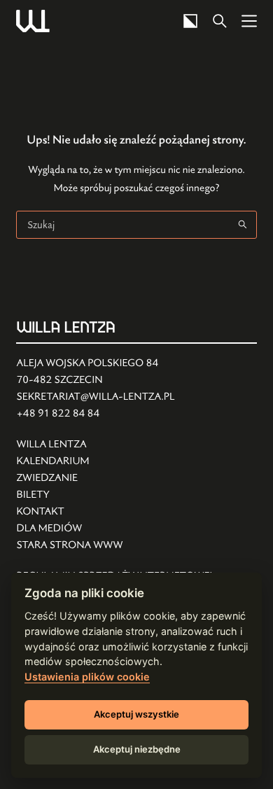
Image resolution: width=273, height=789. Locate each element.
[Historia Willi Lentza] (69, 444)
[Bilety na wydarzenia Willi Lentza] (69, 495)
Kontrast (190, 21)
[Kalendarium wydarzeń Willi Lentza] (69, 461)
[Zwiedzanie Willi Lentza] (69, 478)
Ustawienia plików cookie (87, 677)
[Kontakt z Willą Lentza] (69, 511)
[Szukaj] (219, 21)
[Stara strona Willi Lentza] (69, 545)
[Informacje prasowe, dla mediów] (69, 528)
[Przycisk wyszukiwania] (243, 224)
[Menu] (249, 21)
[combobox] (123, 225)
